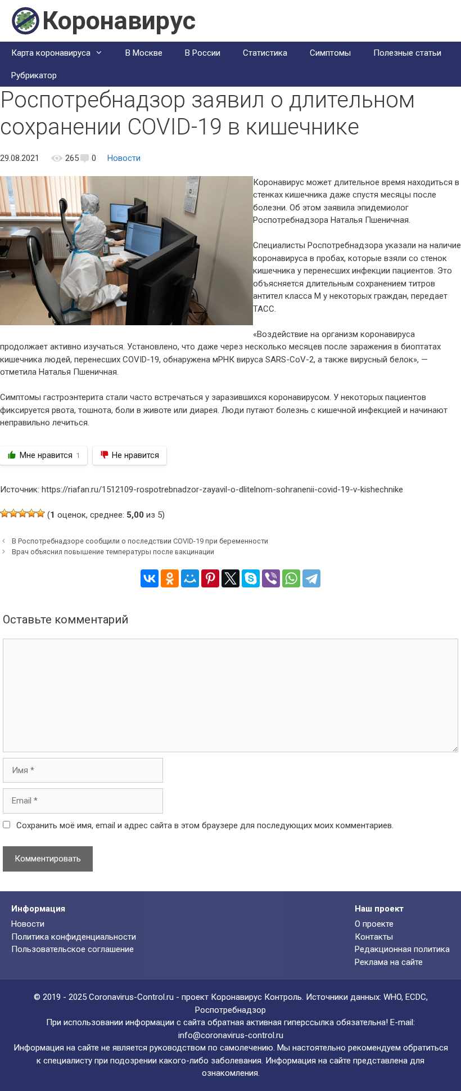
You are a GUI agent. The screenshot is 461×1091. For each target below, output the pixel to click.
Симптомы (330, 53)
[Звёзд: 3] (22, 513)
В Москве (143, 53)
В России (202, 53)
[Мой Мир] (190, 578)
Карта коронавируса (51, 53)
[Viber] (271, 578)
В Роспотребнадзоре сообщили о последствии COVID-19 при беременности (140, 541)
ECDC (415, 997)
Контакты (374, 937)
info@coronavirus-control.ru (230, 1035)
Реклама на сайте (389, 962)
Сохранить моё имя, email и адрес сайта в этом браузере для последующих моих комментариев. (205, 825)
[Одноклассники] (170, 578)
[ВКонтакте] (150, 578)
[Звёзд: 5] (40, 513)
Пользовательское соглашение (72, 949)
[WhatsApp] (291, 578)
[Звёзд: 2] (13, 513)
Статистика (265, 53)
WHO (392, 997)
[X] (230, 578)
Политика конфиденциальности (73, 937)
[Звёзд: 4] (31, 513)
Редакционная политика (402, 949)
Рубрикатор (34, 75)
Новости (124, 158)
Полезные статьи (407, 53)
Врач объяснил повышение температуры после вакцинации (113, 551)
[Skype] (251, 578)
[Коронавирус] (25, 20)
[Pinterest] (210, 578)
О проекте (374, 924)
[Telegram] (311, 578)
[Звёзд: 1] (4, 513)
